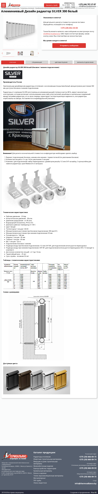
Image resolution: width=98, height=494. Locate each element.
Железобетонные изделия (43, 466)
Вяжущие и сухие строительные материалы (45, 462)
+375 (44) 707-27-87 (87, 4)
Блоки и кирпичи (39, 473)
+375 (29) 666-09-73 (87, 456)
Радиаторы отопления (42, 457)
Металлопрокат (39, 478)
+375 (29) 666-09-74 (87, 459)
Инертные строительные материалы (47, 459)
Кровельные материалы (42, 471)
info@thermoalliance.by (87, 6)
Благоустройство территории (44, 468)
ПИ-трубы (37, 480)
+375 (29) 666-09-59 (87, 468)
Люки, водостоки (40, 483)
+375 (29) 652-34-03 (69, 28)
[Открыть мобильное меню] (3, 5)
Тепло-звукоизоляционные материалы (48, 476)
